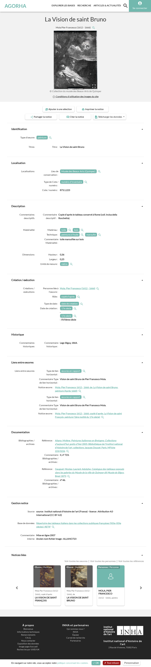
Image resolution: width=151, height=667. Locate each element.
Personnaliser (131, 663)
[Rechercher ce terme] (50, 137)
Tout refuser (112, 663)
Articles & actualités (107, 5)
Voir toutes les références (131, 561)
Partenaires (75, 640)
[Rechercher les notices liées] (93, 27)
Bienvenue (28, 629)
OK (97, 663)
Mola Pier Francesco (73, 27)
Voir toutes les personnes (103, 561)
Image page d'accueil (28, 646)
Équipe (75, 635)
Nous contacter (28, 640)
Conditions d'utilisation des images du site (76, 96)
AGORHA (15, 6)
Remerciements (28, 635)
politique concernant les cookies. (72, 663)
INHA (75, 632)
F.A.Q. (28, 638)
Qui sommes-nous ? (75, 629)
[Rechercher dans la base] (53, 526)
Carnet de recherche (75, 638)
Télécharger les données (110, 116)
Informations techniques (28, 632)
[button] (17, 588)
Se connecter (140, 8)
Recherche (84, 5)
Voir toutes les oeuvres (76, 561)
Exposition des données (28, 643)
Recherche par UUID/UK (28, 649)
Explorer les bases (64, 5)
